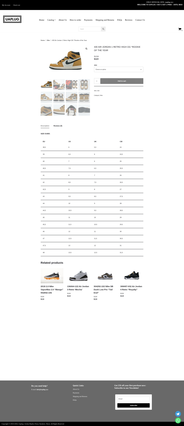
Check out (16, 5)
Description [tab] (45, 126)
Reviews (128, 20)
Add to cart (122, 81)
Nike (48, 40)
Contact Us (140, 20)
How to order (75, 20)
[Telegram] (178, 414)
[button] (55, 19)
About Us (63, 20)
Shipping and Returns (105, 20)
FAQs (119, 20)
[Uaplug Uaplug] (12, 19)
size (95, 65)
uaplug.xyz (169, 2)
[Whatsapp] (178, 420)
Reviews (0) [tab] (58, 126)
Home (41, 20)
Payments (88, 20)
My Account (6, 5)
